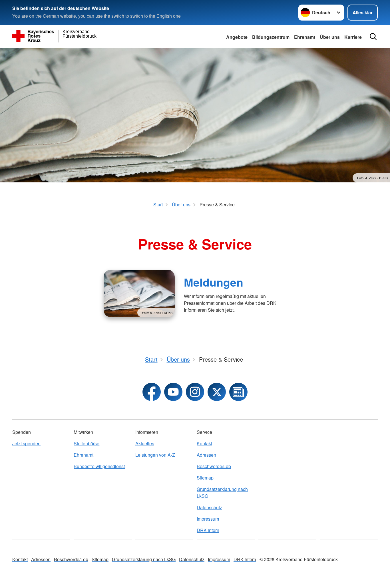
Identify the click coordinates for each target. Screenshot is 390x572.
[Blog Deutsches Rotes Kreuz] (238, 392)
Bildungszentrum (271, 37)
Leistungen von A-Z (155, 455)
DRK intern (208, 530)
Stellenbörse (86, 443)
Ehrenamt (304, 37)
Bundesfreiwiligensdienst (99, 466)
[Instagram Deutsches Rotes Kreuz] (195, 392)
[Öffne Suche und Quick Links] (373, 36)
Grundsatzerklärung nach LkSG (222, 492)
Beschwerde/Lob (214, 466)
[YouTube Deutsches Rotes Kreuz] (173, 392)
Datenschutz (209, 507)
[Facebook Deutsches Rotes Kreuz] (151, 392)
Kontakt (204, 443)
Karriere (353, 37)
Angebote (237, 37)
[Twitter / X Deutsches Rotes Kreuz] (217, 392)
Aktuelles (144, 443)
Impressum (208, 518)
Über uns (330, 37)
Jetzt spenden (26, 443)
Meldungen (213, 282)
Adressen (206, 455)
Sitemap (205, 477)
